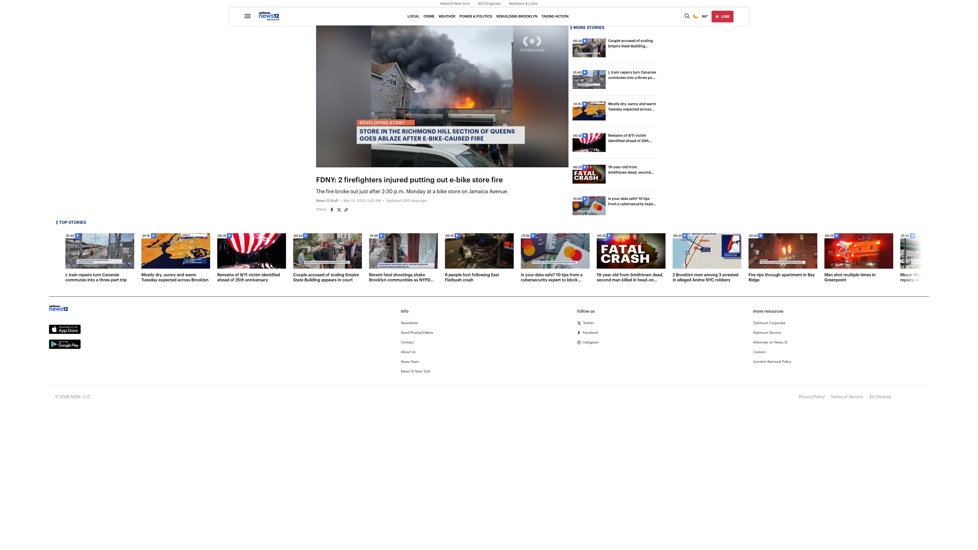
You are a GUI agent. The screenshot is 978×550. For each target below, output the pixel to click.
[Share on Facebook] (332, 210)
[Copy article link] (346, 210)
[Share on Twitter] (339, 210)
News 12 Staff (327, 201)
